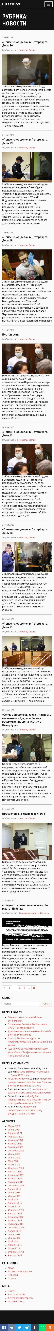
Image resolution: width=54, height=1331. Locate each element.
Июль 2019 (14, 1192)
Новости (23, 50)
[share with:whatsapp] (42, 1327)
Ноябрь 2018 (15, 1220)
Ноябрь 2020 (15, 1143)
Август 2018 (14, 1231)
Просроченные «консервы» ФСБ (23, 813)
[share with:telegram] (27, 1327)
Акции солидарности (29, 913)
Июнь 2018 (14, 1238)
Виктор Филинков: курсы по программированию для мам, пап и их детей (30, 1042)
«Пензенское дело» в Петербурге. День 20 (25, 43)
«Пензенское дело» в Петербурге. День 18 (25, 238)
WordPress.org (16, 1301)
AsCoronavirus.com (18, 1078)
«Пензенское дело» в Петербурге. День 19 (25, 141)
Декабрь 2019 (15, 1175)
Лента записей (16, 1294)
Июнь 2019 (14, 1196)
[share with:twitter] (19, 1327)
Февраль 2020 (16, 1168)
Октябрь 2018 (15, 1224)
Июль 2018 (14, 1234)
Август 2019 (14, 1189)
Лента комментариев (20, 1298)
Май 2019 (13, 1199)
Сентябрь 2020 (16, 1150)
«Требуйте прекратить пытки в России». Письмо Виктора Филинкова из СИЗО (30, 1082)
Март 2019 (14, 1206)
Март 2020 (14, 1164)
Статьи (32, 50)
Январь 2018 (15, 1255)
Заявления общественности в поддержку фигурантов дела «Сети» (25, 1110)
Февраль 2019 (16, 1210)
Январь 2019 (15, 1213)
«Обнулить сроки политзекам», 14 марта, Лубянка (25, 906)
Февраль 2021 (16, 1136)
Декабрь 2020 (15, 1140)
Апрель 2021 (15, 1133)
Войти (11, 1291)
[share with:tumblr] (35, 1327)
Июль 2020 (14, 1154)
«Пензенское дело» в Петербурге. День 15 (25, 625)
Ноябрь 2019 (15, 1178)
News (11, 1268)
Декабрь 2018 (15, 1217)
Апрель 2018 (15, 1245)
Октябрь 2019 (15, 1182)
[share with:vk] (12, 1327)
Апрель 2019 (15, 1203)
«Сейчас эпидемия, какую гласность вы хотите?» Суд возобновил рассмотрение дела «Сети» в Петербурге (26, 720)
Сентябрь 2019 (16, 1185)
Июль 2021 (14, 1129)
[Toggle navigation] (48, 4)
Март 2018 (14, 1248)
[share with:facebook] (4, 1327)
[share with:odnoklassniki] (50, 1327)
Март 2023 (14, 1126)
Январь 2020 (15, 1171)
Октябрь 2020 (15, 1147)
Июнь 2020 (14, 1157)
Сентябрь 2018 (16, 1227)
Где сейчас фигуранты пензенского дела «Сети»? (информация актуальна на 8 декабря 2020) (29, 1052)
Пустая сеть (10, 334)
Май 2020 (13, 1161)
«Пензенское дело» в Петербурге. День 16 (25, 531)
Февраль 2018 (16, 1252)
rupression (10, 4)
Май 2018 (13, 1241)
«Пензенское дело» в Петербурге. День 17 (25, 433)
